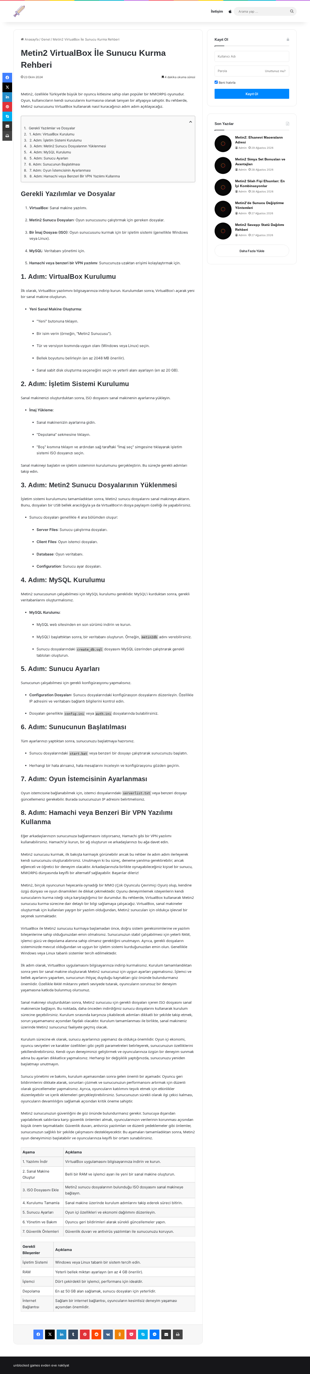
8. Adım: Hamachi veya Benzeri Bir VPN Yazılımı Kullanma (75, 176)
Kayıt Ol (252, 94)
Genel (45, 39)
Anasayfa (31, 39)
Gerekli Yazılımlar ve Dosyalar (52, 128)
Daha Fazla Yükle (252, 251)
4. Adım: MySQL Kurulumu (50, 152)
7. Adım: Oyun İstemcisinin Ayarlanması (60, 170)
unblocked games (26, 1365)
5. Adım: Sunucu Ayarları (49, 158)
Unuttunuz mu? (275, 71)
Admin (243, 147)
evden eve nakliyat (55, 1365)
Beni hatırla (226, 82)
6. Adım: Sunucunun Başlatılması (54, 164)
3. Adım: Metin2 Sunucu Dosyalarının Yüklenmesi (68, 146)
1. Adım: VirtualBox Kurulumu (51, 134)
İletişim (217, 11)
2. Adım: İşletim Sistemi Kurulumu (56, 140)
